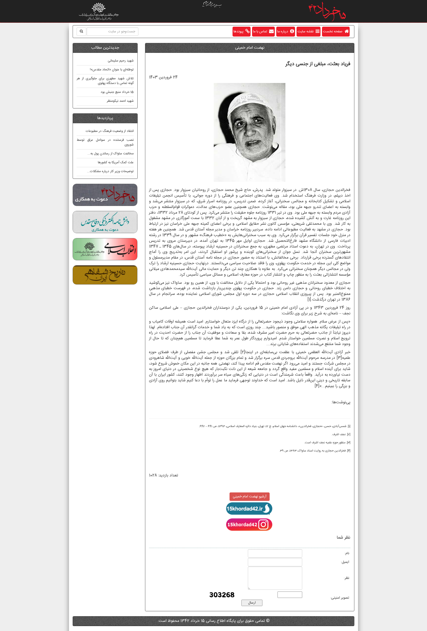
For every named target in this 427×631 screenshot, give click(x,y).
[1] (309, 299)
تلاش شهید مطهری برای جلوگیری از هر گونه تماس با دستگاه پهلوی (105, 81)
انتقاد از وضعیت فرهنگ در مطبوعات (110, 131)
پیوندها (239, 32)
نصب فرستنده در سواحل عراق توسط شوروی (105, 142)
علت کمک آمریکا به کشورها (116, 162)
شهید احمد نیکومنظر (120, 101)
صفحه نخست (333, 32)
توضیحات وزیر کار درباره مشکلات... (110, 171)
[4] (317, 386)
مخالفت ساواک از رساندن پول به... (110, 153)
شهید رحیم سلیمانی (121, 60)
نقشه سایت (307, 32)
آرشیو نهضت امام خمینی (249, 497)
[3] (339, 358)
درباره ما (283, 32)
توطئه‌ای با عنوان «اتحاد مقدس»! (112, 69)
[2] (242, 352)
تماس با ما (261, 32)
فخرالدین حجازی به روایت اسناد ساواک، (321, 450)
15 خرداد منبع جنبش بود (117, 92)
